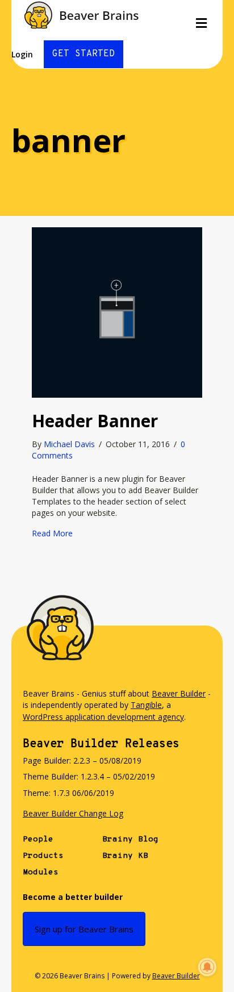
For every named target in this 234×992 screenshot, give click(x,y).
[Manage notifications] (207, 967)
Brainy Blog (130, 839)
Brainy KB (125, 856)
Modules (40, 872)
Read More (52, 533)
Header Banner (95, 420)
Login (22, 54)
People (38, 839)
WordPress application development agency (103, 716)
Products (43, 856)
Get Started (83, 54)
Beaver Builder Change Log (73, 813)
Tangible (146, 704)
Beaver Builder (179, 693)
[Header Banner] (117, 311)
